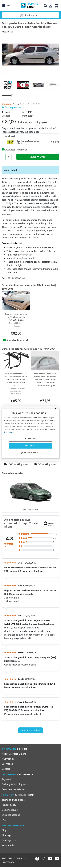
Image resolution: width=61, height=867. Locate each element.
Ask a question (12, 107)
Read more (8, 432)
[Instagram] (44, 858)
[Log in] (51, 5)
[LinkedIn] (50, 858)
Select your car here (33, 15)
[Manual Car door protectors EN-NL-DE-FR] (8, 85)
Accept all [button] (30, 445)
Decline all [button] (30, 438)
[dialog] (30, 433)
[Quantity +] (13, 157)
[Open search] (46, 6)
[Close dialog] (55, 408)
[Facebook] (37, 858)
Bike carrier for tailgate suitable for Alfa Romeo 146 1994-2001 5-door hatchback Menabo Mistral (16, 379)
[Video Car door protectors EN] (23, 85)
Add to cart (37, 157)
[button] (30, 452)
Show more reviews (30, 730)
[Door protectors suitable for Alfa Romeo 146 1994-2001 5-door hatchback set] (30, 54)
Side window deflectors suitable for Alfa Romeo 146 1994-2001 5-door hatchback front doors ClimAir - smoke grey (45, 379)
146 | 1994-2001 (30, 509)
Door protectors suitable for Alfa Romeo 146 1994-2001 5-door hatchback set (15, 318)
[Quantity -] (3, 157)
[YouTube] (57, 858)
